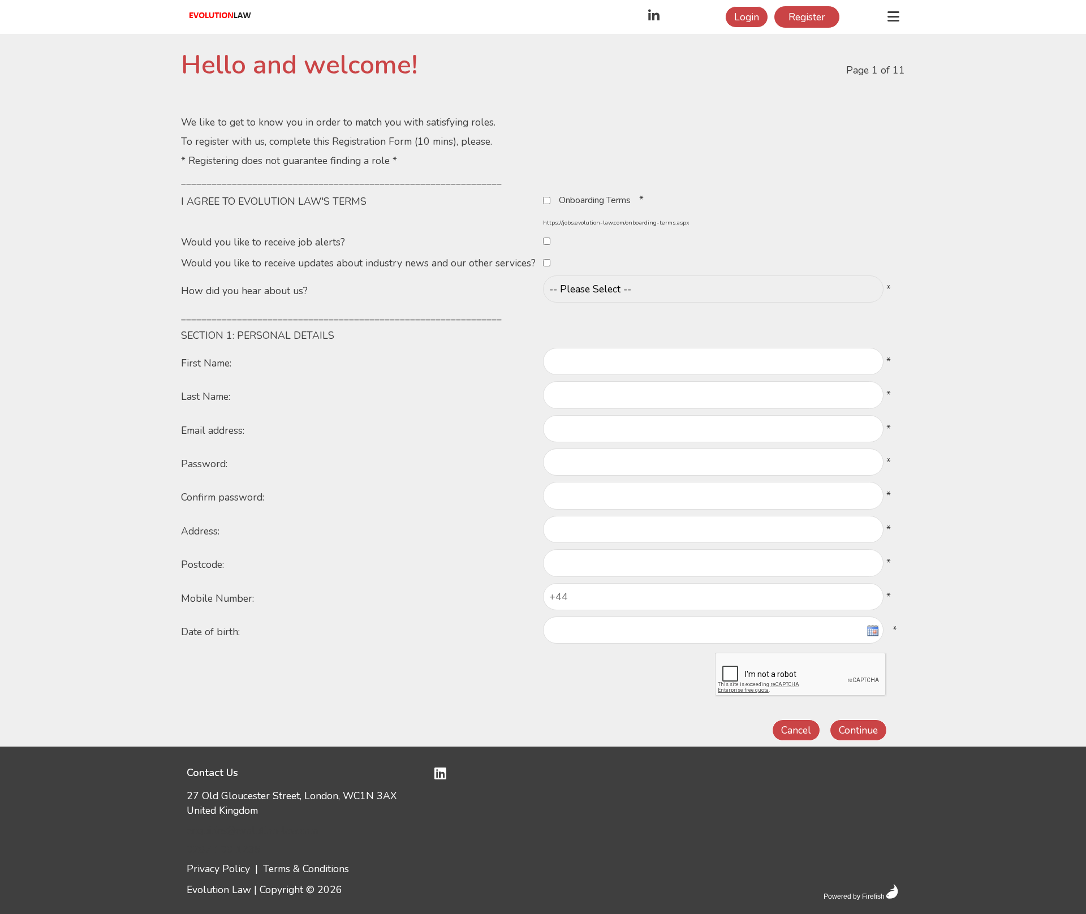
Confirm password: (222, 497)
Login (746, 17)
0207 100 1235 (224, 849)
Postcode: (202, 564)
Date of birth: (210, 632)
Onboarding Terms (595, 200)
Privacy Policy (218, 869)
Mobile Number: (217, 598)
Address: (200, 531)
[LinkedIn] (654, 17)
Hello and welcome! (299, 65)
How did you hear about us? (244, 291)
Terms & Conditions (306, 869)
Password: (204, 464)
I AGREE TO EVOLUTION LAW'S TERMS (274, 201)
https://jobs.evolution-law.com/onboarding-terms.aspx (616, 222)
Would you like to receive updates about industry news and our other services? (358, 263)
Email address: (212, 430)
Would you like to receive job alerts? (263, 242)
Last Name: (205, 396)
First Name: (206, 363)
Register (806, 17)
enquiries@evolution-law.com (252, 830)
